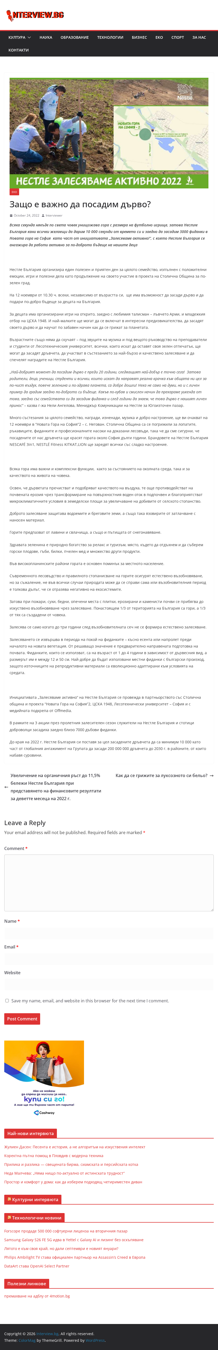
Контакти (19, 50)
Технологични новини (36, 1218)
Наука (46, 37)
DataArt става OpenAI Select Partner (36, 1266)
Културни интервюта (35, 1199)
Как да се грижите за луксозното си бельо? (161, 775)
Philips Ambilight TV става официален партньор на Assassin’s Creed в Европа (74, 1257)
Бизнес (139, 37)
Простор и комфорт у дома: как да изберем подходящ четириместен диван (73, 1181)
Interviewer (54, 215)
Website (12, 973)
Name (12, 921)
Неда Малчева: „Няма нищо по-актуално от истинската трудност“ (64, 1173)
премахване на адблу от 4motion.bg (37, 1296)
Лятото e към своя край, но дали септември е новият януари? (61, 1248)
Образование (75, 37)
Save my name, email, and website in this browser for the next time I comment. (90, 1001)
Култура (17, 37)
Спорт (177, 37)
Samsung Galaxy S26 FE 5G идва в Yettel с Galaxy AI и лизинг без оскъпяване (74, 1239)
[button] (28, 37)
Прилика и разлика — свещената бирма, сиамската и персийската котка (71, 1164)
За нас (199, 37)
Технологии (110, 37)
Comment (16, 848)
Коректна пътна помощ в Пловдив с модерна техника (53, 1155)
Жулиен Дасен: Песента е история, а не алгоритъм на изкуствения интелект (74, 1146)
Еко (159, 37)
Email (11, 947)
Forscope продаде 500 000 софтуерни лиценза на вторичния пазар (66, 1230)
